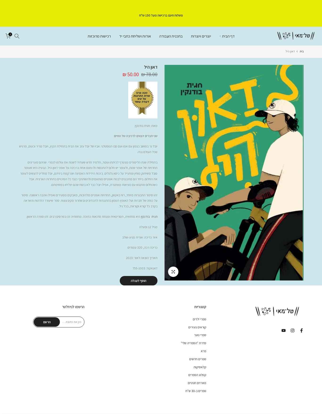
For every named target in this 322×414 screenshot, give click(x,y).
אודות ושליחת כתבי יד (135, 36)
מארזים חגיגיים (197, 383)
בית (302, 51)
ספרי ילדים (199, 319)
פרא (203, 351)
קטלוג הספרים (197, 375)
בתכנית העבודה (171, 36)
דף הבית (228, 36)
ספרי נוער (200, 335)
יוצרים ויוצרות (201, 36)
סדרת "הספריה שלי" (193, 343)
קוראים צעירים (197, 327)
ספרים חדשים (197, 359)
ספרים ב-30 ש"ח (196, 391)
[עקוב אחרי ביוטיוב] (283, 330)
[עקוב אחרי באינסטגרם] (292, 330)
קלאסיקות (200, 367)
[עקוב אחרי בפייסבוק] (301, 330)
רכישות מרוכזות (99, 36)
